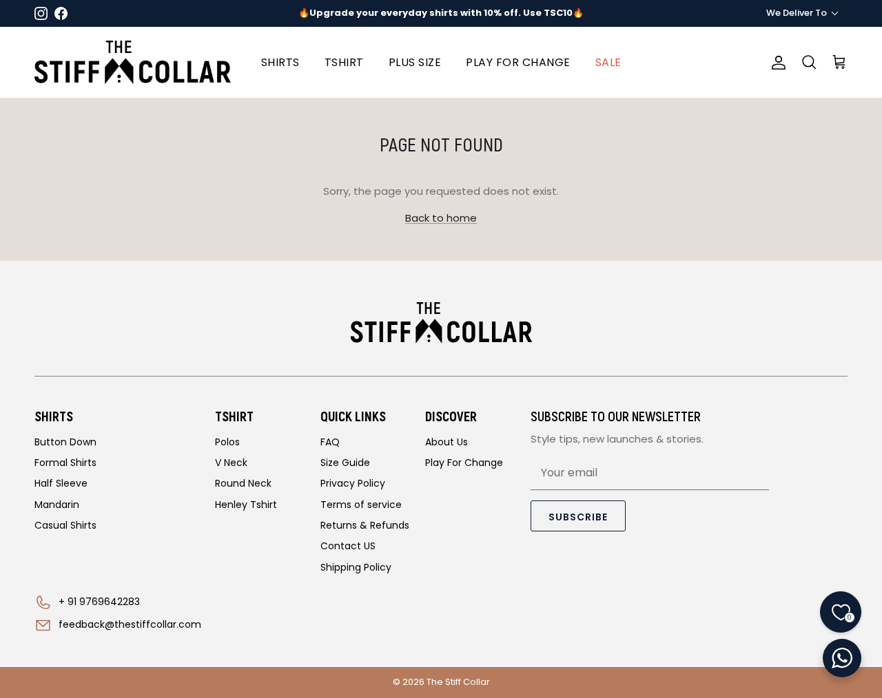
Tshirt (344, 62)
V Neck (231, 462)
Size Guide (345, 462)
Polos (227, 442)
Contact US (348, 546)
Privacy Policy (352, 483)
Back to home (441, 218)
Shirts (280, 62)
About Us (446, 442)
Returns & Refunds (364, 525)
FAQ (330, 442)
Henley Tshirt (246, 504)
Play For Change (464, 462)
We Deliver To (796, 12)
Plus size (415, 62)
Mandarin (56, 504)
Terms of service (361, 504)
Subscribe (578, 517)
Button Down (65, 442)
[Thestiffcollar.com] (132, 62)
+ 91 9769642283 (99, 602)
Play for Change (518, 62)
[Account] (776, 62)
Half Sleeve (61, 483)
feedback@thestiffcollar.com (130, 624)
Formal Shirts (65, 462)
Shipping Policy (355, 567)
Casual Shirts (65, 525)
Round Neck (243, 483)
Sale (608, 62)
